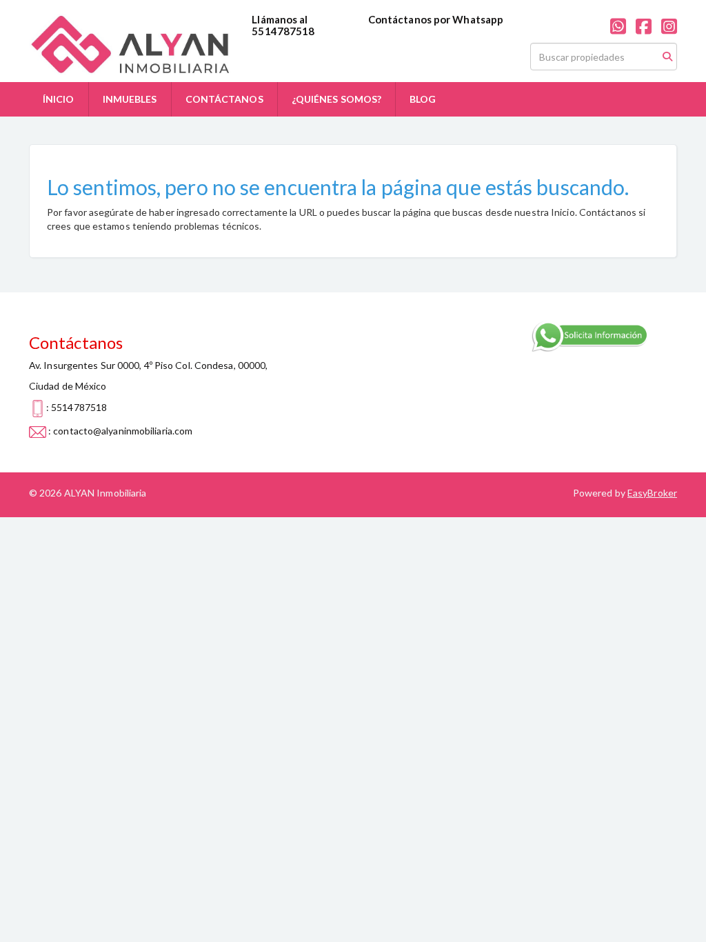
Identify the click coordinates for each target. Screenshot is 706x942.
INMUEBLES (130, 99)
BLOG (423, 99)
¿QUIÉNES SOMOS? (337, 99)
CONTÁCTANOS (224, 99)
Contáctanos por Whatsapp (435, 19)
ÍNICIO (58, 99)
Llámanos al (279, 19)
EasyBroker (652, 493)
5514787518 (283, 31)
